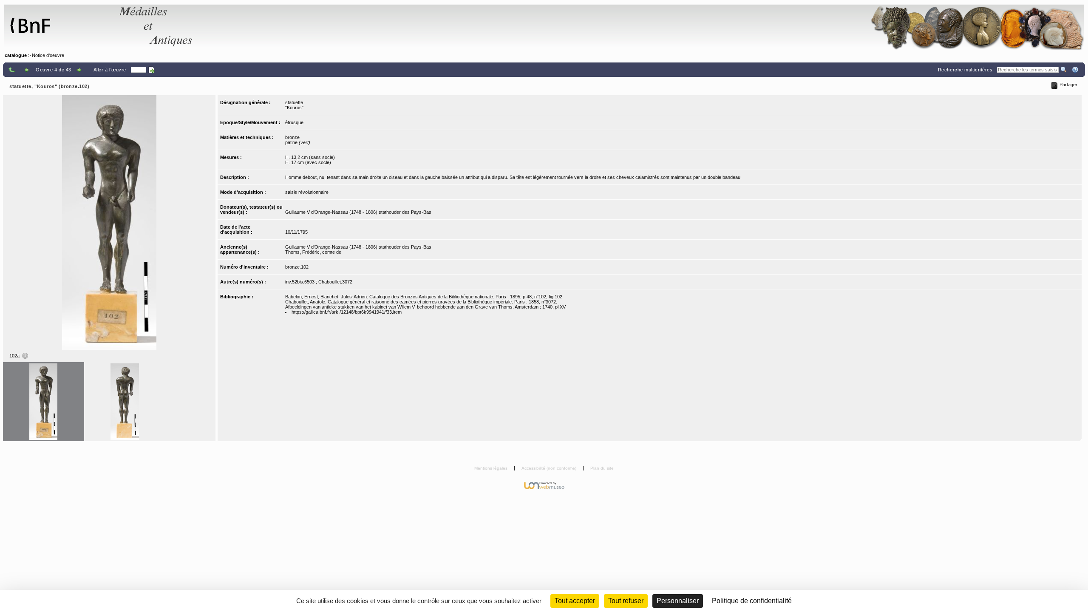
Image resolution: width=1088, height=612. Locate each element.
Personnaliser (678, 600)
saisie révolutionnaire (307, 192)
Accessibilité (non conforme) (549, 468)
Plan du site (602, 468)
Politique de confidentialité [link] (752, 600)
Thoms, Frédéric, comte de (313, 252)
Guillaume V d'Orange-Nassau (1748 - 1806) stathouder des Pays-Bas (358, 212)
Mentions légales (491, 468)
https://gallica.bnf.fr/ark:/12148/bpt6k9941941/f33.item (347, 311)
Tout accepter (575, 600)
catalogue (16, 55)
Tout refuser (625, 600)
